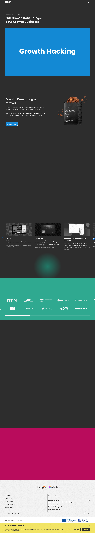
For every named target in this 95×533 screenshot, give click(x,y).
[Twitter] (12, 514)
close (89, 525)
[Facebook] (6, 514)
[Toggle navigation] (88, 2)
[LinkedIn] (9, 514)
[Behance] (19, 514)
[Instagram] (15, 514)
